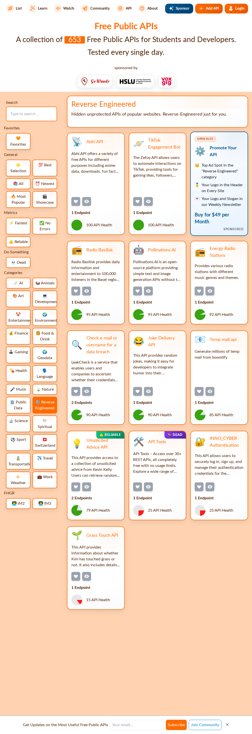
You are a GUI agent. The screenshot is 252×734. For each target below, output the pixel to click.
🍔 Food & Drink (45, 336)
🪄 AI (18, 283)
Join (205, 725)
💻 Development (46, 299)
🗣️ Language (45, 374)
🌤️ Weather (18, 480)
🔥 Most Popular (18, 199)
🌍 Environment (46, 317)
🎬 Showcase (45, 199)
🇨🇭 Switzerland (45, 442)
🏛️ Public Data (18, 405)
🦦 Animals (45, 283)
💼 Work (45, 477)
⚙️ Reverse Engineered (44, 405)
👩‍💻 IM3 (44, 503)
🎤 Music (18, 389)
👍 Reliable (18, 242)
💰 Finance (18, 333)
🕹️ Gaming (18, 352)
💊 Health (18, 371)
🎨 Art (18, 296)
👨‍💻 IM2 (18, 503)
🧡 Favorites (18, 141)
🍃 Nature (45, 389)
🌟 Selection (18, 168)
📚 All (18, 184)
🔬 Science (18, 421)
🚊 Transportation (19, 461)
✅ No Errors (44, 226)
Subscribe (176, 725)
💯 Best (45, 165)
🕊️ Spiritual (45, 424)
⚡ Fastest (18, 223)
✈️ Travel (45, 458)
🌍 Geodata (44, 355)
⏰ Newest (44, 184)
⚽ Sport (18, 440)
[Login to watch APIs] (86, 201)
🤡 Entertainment (19, 317)
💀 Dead (18, 262)
